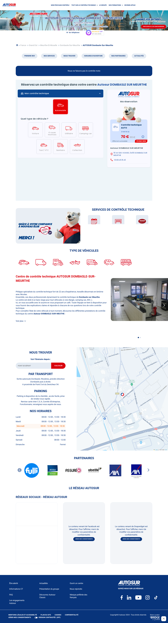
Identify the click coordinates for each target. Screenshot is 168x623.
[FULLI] (31, 470)
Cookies (58, 615)
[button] (122, 393)
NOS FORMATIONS (115, 5)
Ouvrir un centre (76, 583)
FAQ (11, 595)
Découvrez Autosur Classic (47, 596)
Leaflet (156, 450)
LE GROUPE (103, 5)
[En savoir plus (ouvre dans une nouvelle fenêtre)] (48, 226)
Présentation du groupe (49, 589)
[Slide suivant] (148, 470)
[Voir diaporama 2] (140, 337)
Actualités (43, 583)
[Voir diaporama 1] (138, 337)
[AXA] (115, 470)
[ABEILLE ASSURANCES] (94, 470)
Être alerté (13, 583)
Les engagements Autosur (16, 601)
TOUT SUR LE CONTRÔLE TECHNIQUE (83, 5)
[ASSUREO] (73, 470)
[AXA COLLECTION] (136, 470)
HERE (166, 450)
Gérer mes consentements (84, 539)
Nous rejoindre (76, 589)
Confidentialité (71, 615)
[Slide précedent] (115, 305)
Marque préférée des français (78, 596)
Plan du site (46, 615)
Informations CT (16, 589)
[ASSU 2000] (52, 470)
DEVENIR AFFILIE (129, 5)
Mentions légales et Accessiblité (22, 615)
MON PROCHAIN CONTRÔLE (60, 5)
